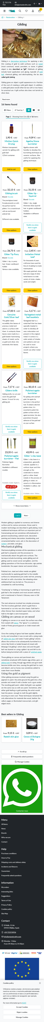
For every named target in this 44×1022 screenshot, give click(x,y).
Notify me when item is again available (32, 227)
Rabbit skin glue (11, 736)
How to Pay (5, 858)
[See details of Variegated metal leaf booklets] (32, 301)
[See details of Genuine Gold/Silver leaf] (11, 301)
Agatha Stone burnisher (32, 142)
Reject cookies (22, 1012)
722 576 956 (7, 3)
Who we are (5, 837)
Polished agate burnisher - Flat (11, 457)
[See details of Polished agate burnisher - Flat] (11, 443)
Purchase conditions (8, 853)
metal (40, 64)
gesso (16, 623)
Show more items (22, 506)
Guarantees (5, 871)
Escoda (10, 196)
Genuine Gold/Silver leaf (11, 316)
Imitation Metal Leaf (32, 255)
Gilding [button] (20, 17)
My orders (5, 887)
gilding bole (5, 662)
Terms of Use (6, 900)
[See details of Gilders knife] (11, 377)
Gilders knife (11, 390)
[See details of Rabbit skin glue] (11, 723)
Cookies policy (6, 909)
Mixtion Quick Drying (11, 142)
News (3, 828)
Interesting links (7, 891)
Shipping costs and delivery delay (13, 862)
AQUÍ (24, 1003)
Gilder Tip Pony (11, 254)
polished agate (36, 652)
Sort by (19, 110)
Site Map (4, 913)
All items (4, 824)
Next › (26, 515)
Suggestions (5, 896)
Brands (4, 833)
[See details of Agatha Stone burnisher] (32, 128)
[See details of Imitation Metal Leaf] (32, 241)
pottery (4, 543)
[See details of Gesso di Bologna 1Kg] (32, 723)
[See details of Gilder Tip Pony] (11, 241)
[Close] (40, 983)
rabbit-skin (7, 638)
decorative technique (19, 61)
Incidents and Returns (9, 866)
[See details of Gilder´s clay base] (32, 443)
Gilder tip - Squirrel (32, 194)
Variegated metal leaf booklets (32, 316)
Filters (8, 110)
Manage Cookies (22, 1017)
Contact (4, 841)
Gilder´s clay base (32, 455)
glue (13, 638)
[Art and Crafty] (12, 10)
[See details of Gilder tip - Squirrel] (32, 180)
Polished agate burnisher (33, 392)
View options (32, 169)
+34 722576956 (10, 932)
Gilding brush (11, 193)
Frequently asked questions (11, 875)
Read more (6, 99)
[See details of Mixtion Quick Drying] (11, 128)
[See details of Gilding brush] (11, 180)
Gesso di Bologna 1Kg (32, 738)
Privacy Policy (6, 905)
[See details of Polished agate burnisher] (32, 377)
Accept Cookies (22, 1007)
